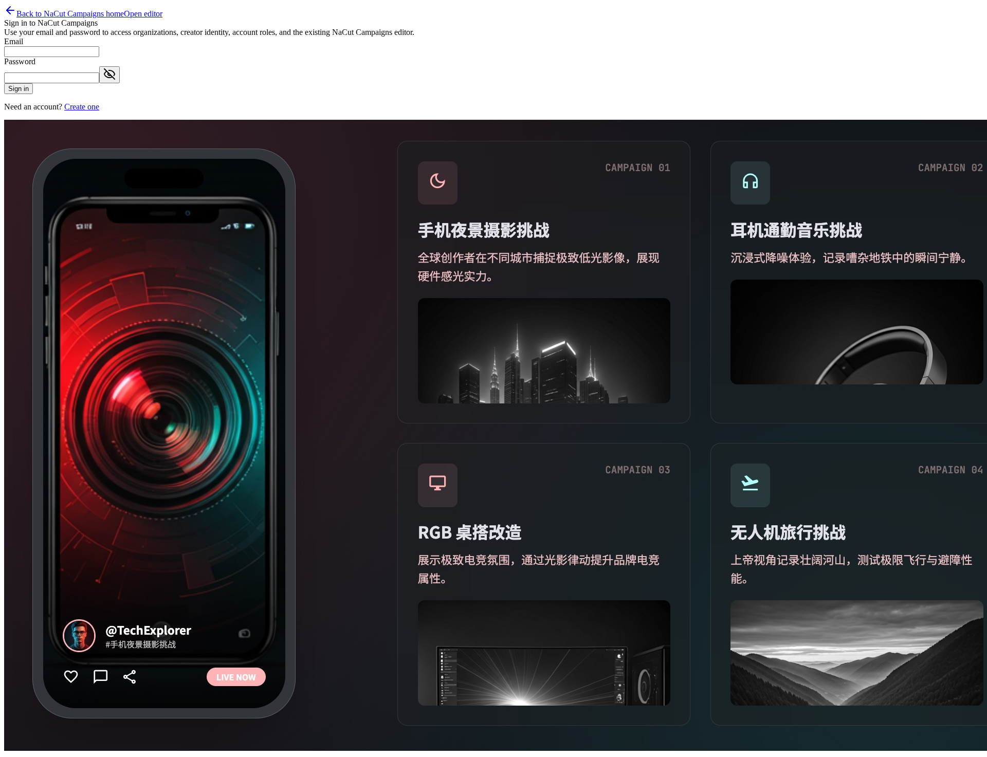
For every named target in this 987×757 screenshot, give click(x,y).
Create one (81, 106)
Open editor (143, 13)
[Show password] (109, 74)
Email (13, 41)
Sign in (18, 89)
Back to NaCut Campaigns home (70, 13)
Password (19, 61)
